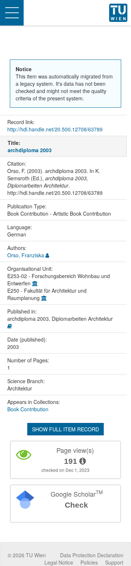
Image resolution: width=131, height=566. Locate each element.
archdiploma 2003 (30, 150)
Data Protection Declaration (91, 555)
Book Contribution (27, 409)
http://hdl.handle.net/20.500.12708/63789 (55, 129)
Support (114, 562)
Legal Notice (58, 562)
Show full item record (65, 429)
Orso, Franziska (25, 255)
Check (76, 505)
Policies (89, 562)
